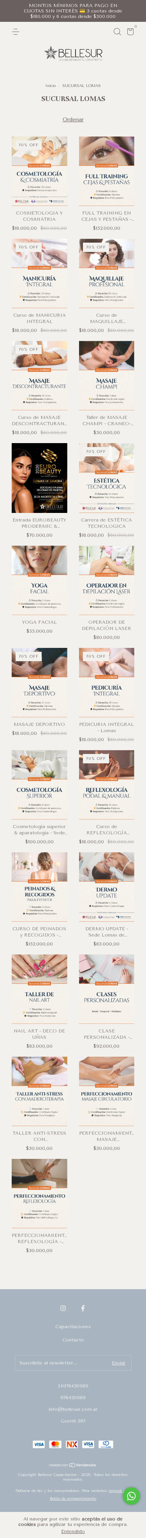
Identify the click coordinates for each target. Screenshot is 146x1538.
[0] (129, 33)
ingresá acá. (119, 1490)
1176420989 (73, 1397)
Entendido (73, 1531)
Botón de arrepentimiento (73, 1498)
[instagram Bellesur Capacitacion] (63, 1308)
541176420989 (73, 1386)
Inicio (50, 85)
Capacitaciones (73, 1326)
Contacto (73, 1340)
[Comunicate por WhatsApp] (131, 1496)
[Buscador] (117, 32)
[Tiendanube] (73, 1466)
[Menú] (17, 32)
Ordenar (73, 119)
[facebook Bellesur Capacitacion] (83, 1308)
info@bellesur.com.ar (73, 1409)
